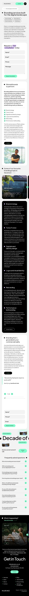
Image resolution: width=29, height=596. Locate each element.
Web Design (12, 193)
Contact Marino (9, 329)
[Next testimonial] (12, 394)
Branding (6, 193)
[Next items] (27, 187)
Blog (18, 577)
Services (5, 577)
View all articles (8, 520)
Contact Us (22, 451)
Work (4, 579)
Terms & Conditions (20, 584)
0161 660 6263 (15, 566)
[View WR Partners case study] (14, 187)
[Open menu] (25, 3)
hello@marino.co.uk (14, 564)
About (5, 581)
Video (16, 554)
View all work (7, 172)
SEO (18, 193)
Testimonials (20, 579)
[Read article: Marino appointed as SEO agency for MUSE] (14, 535)
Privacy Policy (20, 581)
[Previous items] (2, 187)
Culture (5, 584)
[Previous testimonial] (5, 394)
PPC (11, 554)
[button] (14, 461)
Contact (19, 3)
